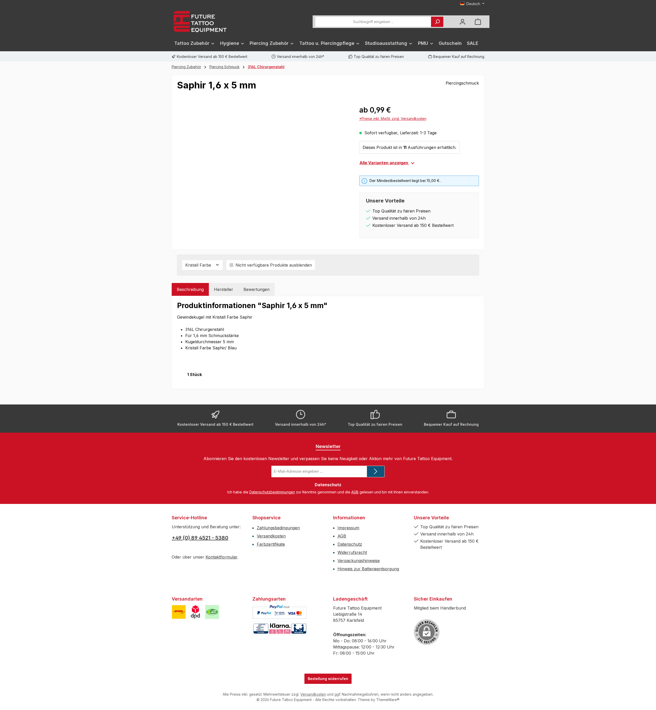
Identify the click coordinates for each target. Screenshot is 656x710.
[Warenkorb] (477, 21)
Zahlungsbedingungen (278, 527)
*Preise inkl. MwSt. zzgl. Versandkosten (392, 118)
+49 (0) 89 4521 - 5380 (200, 538)
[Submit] (376, 471)
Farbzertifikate (271, 544)
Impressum (348, 527)
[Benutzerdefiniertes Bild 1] (179, 612)
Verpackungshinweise (358, 560)
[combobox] (373, 22)
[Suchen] (437, 22)
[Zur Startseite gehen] (200, 21)
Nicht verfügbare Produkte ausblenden (273, 265)
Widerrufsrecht (352, 552)
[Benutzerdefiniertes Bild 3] (212, 612)
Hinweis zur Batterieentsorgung (368, 568)
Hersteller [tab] (223, 289)
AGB (354, 492)
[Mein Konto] (462, 21)
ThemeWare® (387, 699)
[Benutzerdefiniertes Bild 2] (195, 612)
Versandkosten (271, 536)
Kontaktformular (221, 557)
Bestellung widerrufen (328, 678)
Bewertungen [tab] (256, 289)
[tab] (190, 289)
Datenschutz (349, 544)
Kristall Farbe (198, 265)
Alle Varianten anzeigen (384, 162)
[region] (263, 160)
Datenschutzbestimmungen (272, 492)
